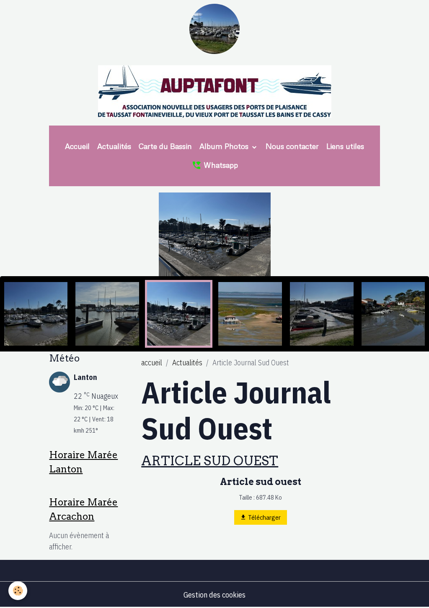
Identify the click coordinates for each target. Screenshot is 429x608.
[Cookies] (17, 590)
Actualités (114, 146)
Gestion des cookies (214, 595)
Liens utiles (345, 146)
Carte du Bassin (165, 146)
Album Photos (225, 146)
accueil (151, 362)
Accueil (77, 146)
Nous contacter (292, 146)
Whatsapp (220, 164)
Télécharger (264, 517)
